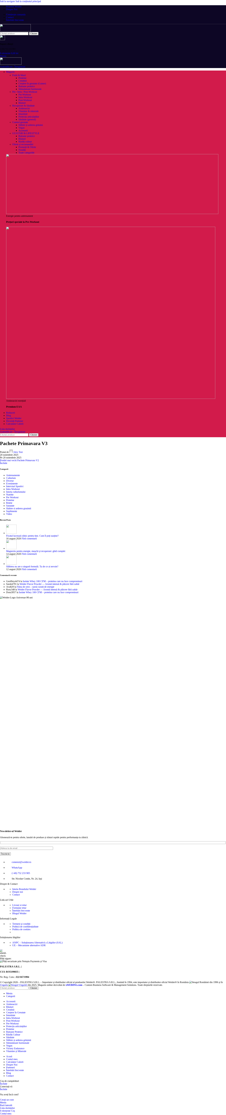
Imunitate (23, 114)
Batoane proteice (26, 86)
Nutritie (10, 494)
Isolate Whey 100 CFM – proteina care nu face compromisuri (52, 581)
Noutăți (22, 150)
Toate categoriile (26, 152)
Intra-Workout (25, 97)
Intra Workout (13, 489)
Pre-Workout (24, 94)
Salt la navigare (8, 1)
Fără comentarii (29, 538)
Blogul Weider (19, 913)
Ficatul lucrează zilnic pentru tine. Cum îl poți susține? (32, 535)
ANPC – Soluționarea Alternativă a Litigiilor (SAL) (37, 942)
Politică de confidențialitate (25, 926)
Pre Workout (12, 497)
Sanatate (10, 505)
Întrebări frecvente (21, 910)
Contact (16, 894)
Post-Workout (25, 100)
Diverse (10, 480)
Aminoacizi (24, 108)
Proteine (22, 78)
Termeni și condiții (21, 924)
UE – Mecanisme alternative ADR (29, 945)
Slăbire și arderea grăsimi (30, 125)
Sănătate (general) (27, 119)
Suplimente (11, 511)
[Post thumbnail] (11, 533)
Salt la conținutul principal (28, 1)
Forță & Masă (19, 75)
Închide (3, 463)
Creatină (22, 80)
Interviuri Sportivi (14, 486)
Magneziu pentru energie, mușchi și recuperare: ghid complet (35, 551)
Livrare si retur (19, 905)
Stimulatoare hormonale (30, 89)
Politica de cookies (21, 929)
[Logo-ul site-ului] (15, 30)
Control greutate (20, 122)
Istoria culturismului (15, 492)
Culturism (11, 478)
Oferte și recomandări (22, 144)
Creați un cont (7, 1099)
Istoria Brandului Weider (24, 889)
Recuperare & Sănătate (23, 105)
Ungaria (4, 985)
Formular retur (19, 908)
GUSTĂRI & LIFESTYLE (25, 133)
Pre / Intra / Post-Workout (24, 91)
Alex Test (18, 452)
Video (9, 514)
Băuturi (22, 103)
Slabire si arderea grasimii (18, 508)
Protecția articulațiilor (28, 116)
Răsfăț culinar (25, 141)
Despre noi (17, 892)
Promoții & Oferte (27, 147)
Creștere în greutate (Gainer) (32, 83)
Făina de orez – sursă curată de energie (35, 586)
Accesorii (23, 130)
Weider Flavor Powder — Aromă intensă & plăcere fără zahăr (49, 584)
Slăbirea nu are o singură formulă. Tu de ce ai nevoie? (32, 566)
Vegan (21, 127)
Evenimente (12, 483)
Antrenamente (13, 475)
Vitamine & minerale (28, 111)
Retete (9, 503)
